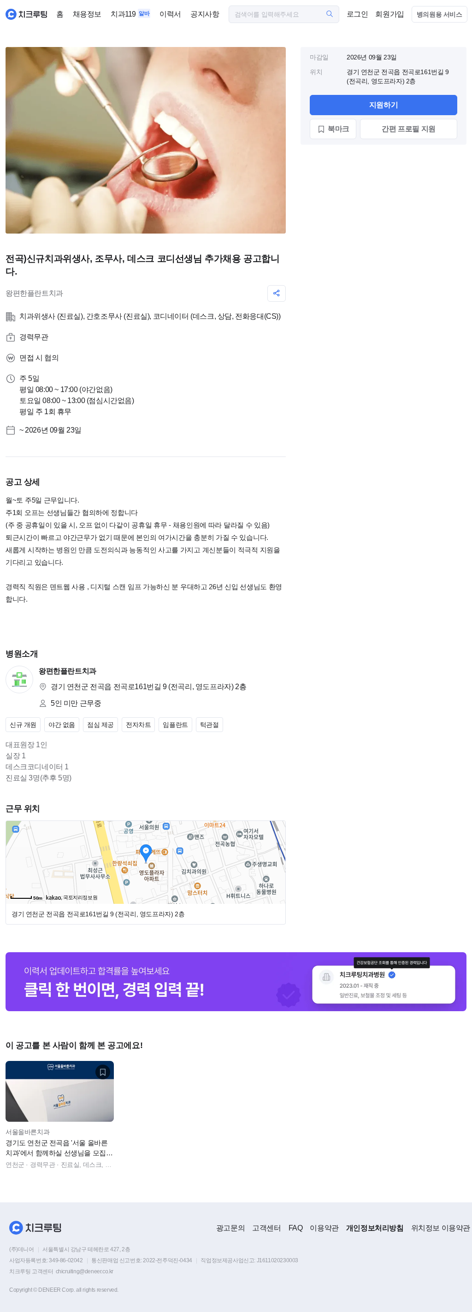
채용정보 (87, 14)
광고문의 (230, 1228)
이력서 (170, 14)
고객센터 (266, 1228)
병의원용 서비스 (439, 14)
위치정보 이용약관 (440, 1228)
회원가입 (389, 14)
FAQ (296, 1228)
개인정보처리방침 (375, 1228)
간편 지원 (408, 129)
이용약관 (324, 1228)
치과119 (123, 14)
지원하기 (383, 105)
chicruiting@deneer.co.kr (84, 1271)
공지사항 (204, 14)
